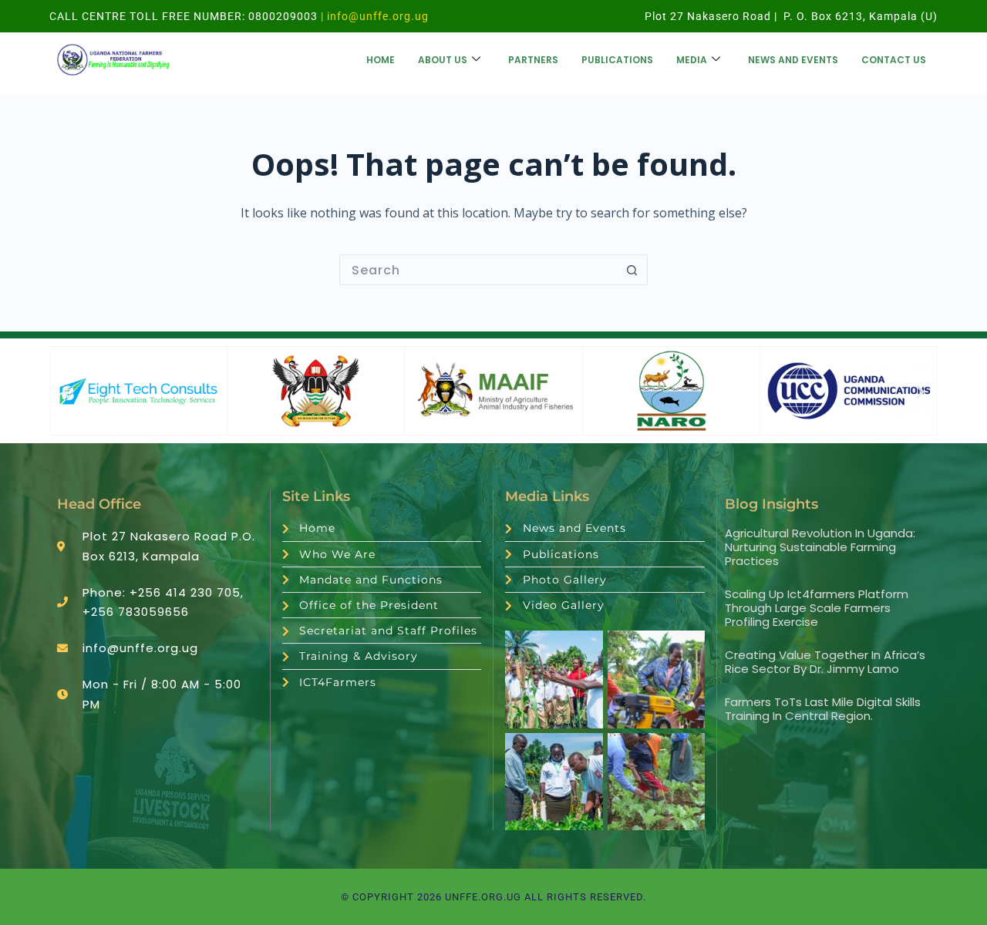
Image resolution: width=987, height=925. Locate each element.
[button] (66, 391)
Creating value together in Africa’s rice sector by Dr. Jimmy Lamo (825, 662)
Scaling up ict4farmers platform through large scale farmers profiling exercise (816, 608)
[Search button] (632, 269)
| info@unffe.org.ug (373, 16)
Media (691, 59)
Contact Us (893, 59)
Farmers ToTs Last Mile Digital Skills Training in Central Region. (823, 709)
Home (380, 59)
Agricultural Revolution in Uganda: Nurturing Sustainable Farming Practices (820, 547)
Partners (533, 59)
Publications (617, 59)
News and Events (793, 59)
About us (442, 59)
